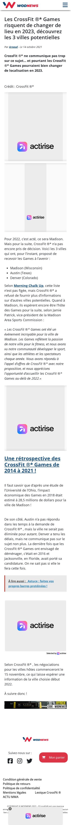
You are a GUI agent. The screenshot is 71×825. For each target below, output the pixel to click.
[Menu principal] (65, 5)
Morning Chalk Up (28, 285)
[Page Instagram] (19, 761)
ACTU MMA (10, 797)
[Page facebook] (10, 761)
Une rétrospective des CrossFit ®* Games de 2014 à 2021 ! (32, 464)
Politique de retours (16, 784)
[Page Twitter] (29, 761)
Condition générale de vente (22, 779)
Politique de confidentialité (21, 788)
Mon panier (56, 757)
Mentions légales (14, 792)
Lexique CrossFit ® (48, 792)
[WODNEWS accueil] (20, 5)
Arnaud (13, 47)
